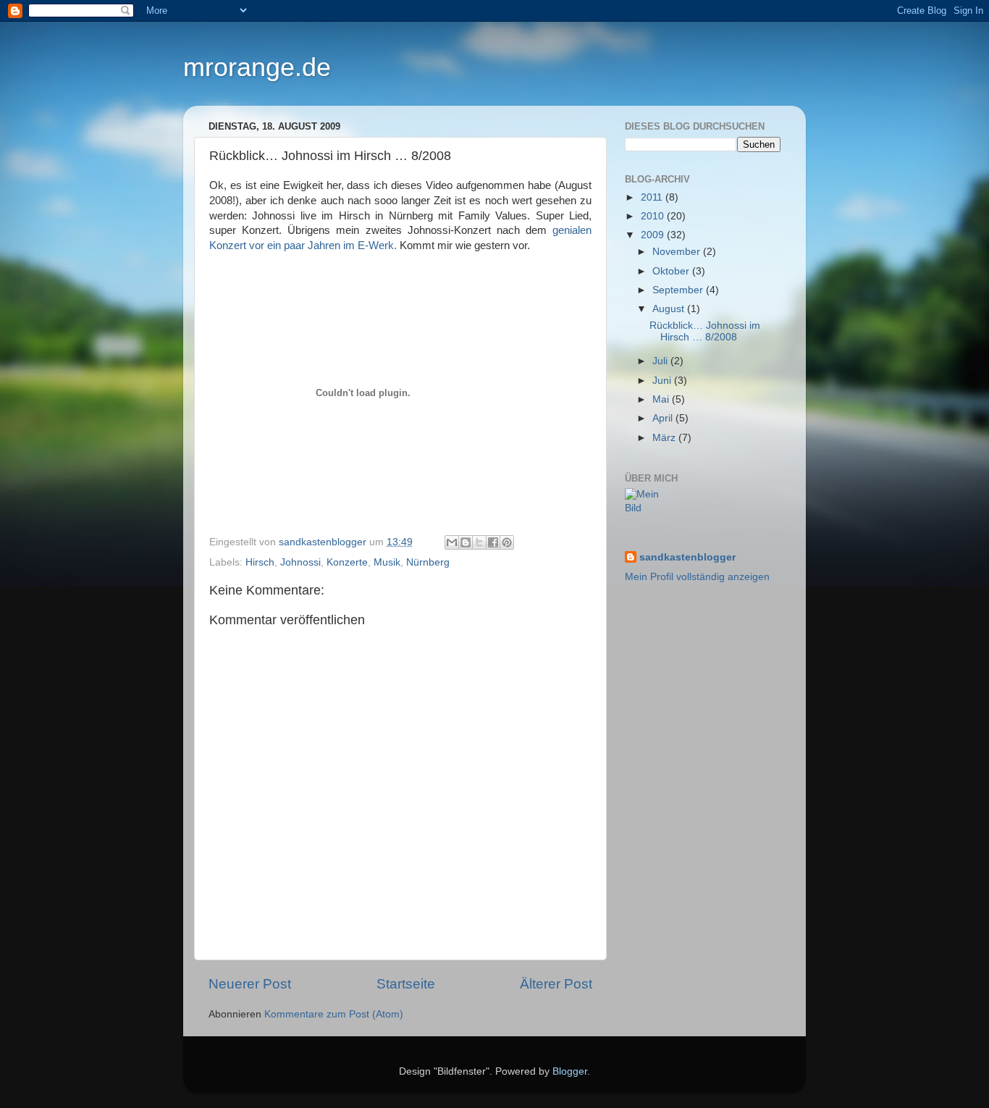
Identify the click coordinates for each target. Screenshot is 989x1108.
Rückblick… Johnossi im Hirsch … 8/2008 (704, 331)
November (677, 251)
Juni (663, 380)
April (664, 418)
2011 (653, 197)
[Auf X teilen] (479, 542)
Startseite (405, 983)
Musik (387, 562)
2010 (654, 216)
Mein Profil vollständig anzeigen (697, 576)
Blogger (569, 1071)
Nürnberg (428, 562)
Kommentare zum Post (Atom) (333, 1014)
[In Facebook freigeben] (493, 542)
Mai (662, 399)
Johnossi (300, 562)
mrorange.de (257, 67)
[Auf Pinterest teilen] (507, 542)
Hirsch (259, 562)
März (665, 437)
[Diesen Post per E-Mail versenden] (452, 542)
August (669, 308)
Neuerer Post (250, 983)
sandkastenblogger (687, 557)
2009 (654, 235)
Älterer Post (556, 983)
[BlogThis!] (465, 542)
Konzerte (347, 562)
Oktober (672, 271)
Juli (661, 361)
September (679, 290)
